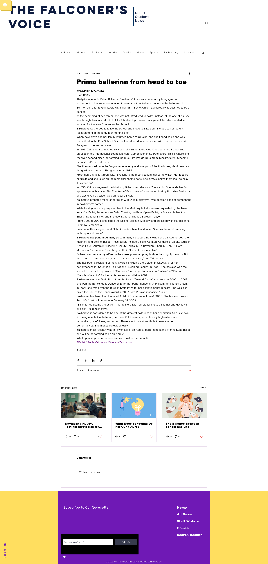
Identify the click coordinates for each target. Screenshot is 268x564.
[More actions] (189, 73)
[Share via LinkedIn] (93, 360)
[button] (202, 52)
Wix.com (157, 561)
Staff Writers (188, 521)
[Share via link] (100, 360)
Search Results (189, 535)
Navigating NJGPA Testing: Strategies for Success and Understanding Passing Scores (82, 425)
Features (97, 52)
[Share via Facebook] (78, 360)
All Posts (66, 52)
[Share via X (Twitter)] (85, 360)
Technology (171, 52)
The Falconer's (68, 9)
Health (113, 52)
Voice (30, 24)
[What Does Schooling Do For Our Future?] (134, 405)
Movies (81, 52)
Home (182, 507)
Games (183, 528)
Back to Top (5, 550)
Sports (154, 52)
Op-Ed (127, 52)
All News (184, 514)
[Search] (206, 23)
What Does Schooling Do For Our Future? (134, 425)
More (187, 52)
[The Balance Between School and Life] (184, 405)
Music (140, 52)
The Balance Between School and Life (182, 425)
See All (203, 387)
